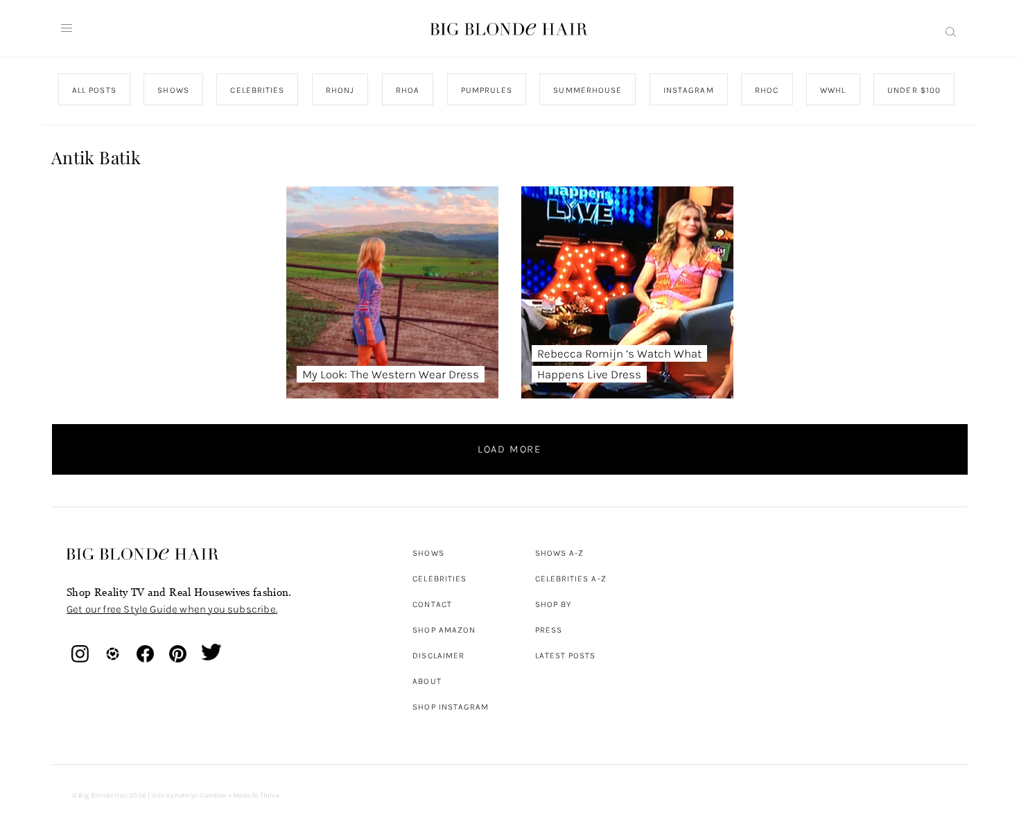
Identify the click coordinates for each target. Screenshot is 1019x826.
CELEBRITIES (257, 90)
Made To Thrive (256, 795)
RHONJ (339, 90)
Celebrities (439, 578)
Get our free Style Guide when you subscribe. (172, 609)
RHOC (766, 90)
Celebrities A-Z (571, 578)
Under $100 (914, 90)
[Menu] (66, 28)
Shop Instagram (450, 707)
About (426, 681)
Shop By (553, 604)
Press (548, 630)
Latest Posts (565, 655)
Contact (432, 604)
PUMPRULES (486, 90)
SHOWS (173, 90)
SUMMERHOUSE (587, 90)
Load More (509, 449)
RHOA (407, 90)
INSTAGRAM (688, 90)
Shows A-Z (559, 553)
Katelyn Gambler (201, 795)
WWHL (833, 90)
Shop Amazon (444, 630)
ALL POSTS (94, 90)
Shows (428, 553)
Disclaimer (438, 655)
